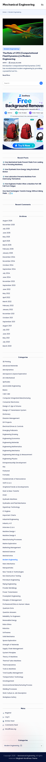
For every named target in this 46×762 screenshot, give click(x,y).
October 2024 (8, 265)
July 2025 (6, 229)
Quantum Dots (8, 608)
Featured (6, 471)
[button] (41, 83)
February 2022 (8, 306)
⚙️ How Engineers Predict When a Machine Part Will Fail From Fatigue (22, 185)
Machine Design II (9, 535)
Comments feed (11, 725)
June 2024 (7, 277)
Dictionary (6, 414)
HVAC (5, 495)
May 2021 (6, 338)
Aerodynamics (8, 370)
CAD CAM (6, 394)
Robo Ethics (7, 624)
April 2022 (6, 297)
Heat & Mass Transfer (11, 491)
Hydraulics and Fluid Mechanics (14, 503)
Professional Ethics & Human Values (16, 604)
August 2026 (7, 221)
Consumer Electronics (11, 402)
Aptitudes (6, 382)
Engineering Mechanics (11, 451)
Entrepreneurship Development (14, 463)
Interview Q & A (8, 527)
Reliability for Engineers (11, 616)
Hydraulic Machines (10, 499)
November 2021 (8, 314)
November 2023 (9, 281)
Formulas (6, 475)
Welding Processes (10, 689)
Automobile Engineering (12, 386)
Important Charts (9, 515)
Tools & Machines (9, 669)
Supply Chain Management (13, 649)
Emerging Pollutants (10, 430)
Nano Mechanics (9, 564)
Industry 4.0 (7, 523)
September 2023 (9, 285)
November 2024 (9, 261)
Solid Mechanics (9, 636)
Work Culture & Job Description (14, 693)
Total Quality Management (13, 673)
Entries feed (9, 721)
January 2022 (8, 310)
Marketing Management (12, 548)
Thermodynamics (9, 665)
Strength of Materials (11, 645)
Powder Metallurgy (10, 588)
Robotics (6, 628)
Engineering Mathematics (12, 447)
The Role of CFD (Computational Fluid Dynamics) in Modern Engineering (20, 56)
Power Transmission (10, 592)
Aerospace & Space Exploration (15, 374)
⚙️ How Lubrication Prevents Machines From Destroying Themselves (19, 178)
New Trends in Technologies (13, 572)
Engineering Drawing (10, 434)
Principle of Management (12, 600)
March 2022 (7, 302)
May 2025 (6, 237)
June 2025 (6, 233)
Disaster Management (11, 418)
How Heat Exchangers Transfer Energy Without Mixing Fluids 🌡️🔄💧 (23, 192)
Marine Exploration (10, 544)
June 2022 (6, 289)
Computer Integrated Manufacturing (16, 398)
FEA (4, 467)
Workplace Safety (9, 697)
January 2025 (8, 253)
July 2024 (6, 273)
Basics (5, 390)
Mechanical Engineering (18, 4)
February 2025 (8, 249)
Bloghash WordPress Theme (26, 758)
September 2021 (9, 322)
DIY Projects (7, 422)
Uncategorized (8, 681)
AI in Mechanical (9, 378)
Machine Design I (9, 531)
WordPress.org (10, 729)
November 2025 (9, 225)
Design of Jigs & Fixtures (12, 406)
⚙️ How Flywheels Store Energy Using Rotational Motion (21, 170)
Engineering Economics (11, 438)
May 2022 (6, 293)
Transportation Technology (13, 677)
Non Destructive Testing (12, 576)
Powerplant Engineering (11, 596)
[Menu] (42, 4)
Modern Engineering (11, 49)
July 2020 (6, 342)
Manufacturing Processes (12, 540)
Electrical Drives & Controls (13, 426)
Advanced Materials (10, 366)
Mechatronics (8, 556)
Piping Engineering (9, 584)
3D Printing (7, 362)
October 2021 (8, 318)
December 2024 (9, 257)
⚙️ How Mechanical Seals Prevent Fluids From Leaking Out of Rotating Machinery (23, 163)
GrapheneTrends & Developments (16, 487)
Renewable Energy (10, 620)
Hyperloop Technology (11, 507)
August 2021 (7, 326)
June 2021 (6, 334)
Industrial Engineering (11, 519)
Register (8, 713)
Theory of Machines (10, 657)
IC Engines (6, 511)
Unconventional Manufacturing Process (17, 685)
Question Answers (9, 612)
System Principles (9, 653)
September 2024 (9, 269)
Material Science (9, 552)
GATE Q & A (7, 483)
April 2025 (6, 241)
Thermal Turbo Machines (12, 661)
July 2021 (6, 330)
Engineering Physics (10, 459)
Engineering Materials (11, 442)
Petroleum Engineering (11, 580)
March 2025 (7, 245)
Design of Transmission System (14, 410)
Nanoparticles (8, 568)
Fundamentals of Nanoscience (14, 479)
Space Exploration (9, 640)
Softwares (6, 633)
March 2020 (7, 346)
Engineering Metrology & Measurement (17, 455)
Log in (7, 717)
